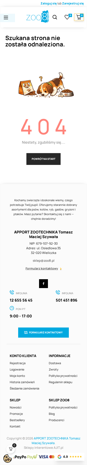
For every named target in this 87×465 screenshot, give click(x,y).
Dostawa (55, 363)
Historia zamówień (22, 382)
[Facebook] (43, 284)
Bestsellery (17, 420)
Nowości (15, 407)
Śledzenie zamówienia (24, 388)
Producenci (56, 420)
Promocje (16, 414)
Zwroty (53, 369)
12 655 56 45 (21, 300)
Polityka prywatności (63, 376)
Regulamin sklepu (60, 382)
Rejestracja (18, 363)
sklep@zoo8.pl (43, 260)
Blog (52, 414)
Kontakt (15, 426)
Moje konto (17, 376)
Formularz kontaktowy (42, 268)
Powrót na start (43, 159)
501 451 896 (66, 300)
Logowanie (17, 369)
